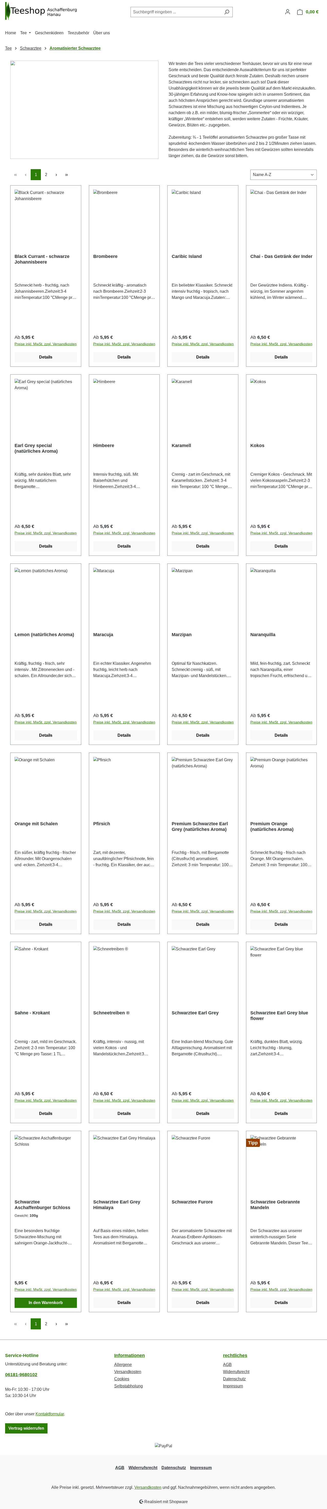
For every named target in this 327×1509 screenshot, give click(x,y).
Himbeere (103, 445)
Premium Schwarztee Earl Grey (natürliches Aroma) (200, 826)
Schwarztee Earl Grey (195, 1012)
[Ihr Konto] (288, 12)
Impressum (233, 1386)
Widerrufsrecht (236, 1372)
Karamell (181, 445)
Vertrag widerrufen (26, 1428)
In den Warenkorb (46, 1302)
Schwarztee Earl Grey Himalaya (116, 1204)
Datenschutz (234, 1379)
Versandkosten (127, 1372)
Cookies (121, 1379)
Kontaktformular (50, 1414)
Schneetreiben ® (111, 1012)
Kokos (257, 445)
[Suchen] (227, 12)
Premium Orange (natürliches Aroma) (272, 826)
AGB (227, 1364)
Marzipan (182, 634)
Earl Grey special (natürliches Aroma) (36, 448)
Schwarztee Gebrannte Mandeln (275, 1204)
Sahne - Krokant (32, 1012)
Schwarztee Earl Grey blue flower (279, 1015)
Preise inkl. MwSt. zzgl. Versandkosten (46, 344)
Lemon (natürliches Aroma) (44, 634)
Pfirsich (101, 823)
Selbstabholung (128, 1386)
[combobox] (176, 12)
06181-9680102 (21, 1374)
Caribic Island (187, 256)
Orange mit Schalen (36, 823)
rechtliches (235, 1355)
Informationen (129, 1355)
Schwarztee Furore (192, 1201)
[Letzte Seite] (66, 174)
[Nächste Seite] (56, 174)
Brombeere (105, 256)
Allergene (123, 1364)
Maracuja (103, 634)
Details (45, 357)
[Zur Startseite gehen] (43, 11)
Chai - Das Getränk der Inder (281, 256)
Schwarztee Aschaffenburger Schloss (42, 1204)
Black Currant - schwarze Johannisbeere (42, 259)
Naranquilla (262, 634)
